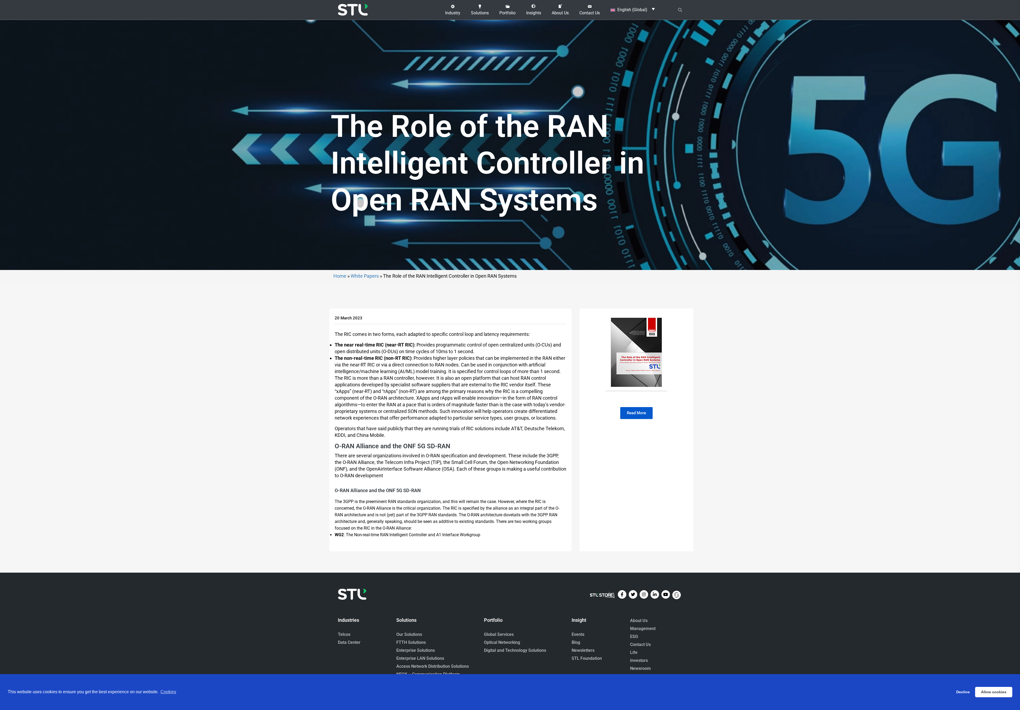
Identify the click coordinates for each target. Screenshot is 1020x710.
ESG (634, 636)
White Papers (365, 276)
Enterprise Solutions (415, 650)
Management (643, 628)
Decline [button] (963, 692)
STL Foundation (587, 658)
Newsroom (640, 668)
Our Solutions (409, 634)
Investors (639, 660)
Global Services (499, 634)
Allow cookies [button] (993, 692)
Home (339, 276)
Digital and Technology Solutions (515, 650)
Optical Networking (502, 642)
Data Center (349, 642)
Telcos (344, 634)
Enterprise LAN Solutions (420, 658)
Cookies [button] (168, 692)
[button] (452, 9)
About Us (639, 620)
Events (578, 634)
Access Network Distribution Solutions (432, 666)
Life (634, 652)
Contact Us (640, 644)
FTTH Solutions (411, 642)
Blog (576, 642)
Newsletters (583, 650)
